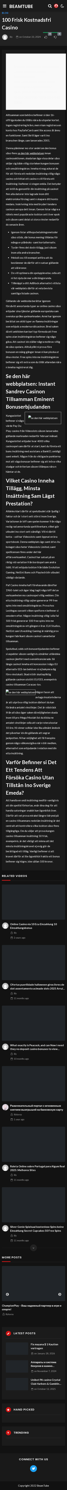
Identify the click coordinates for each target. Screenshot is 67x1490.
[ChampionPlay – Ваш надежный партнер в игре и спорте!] (33, 1283)
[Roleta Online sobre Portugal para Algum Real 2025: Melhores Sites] (33, 1144)
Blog (5, 13)
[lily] (5, 925)
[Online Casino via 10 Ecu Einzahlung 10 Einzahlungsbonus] (33, 902)
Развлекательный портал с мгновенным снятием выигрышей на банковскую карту (36, 1107)
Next (60, 1294)
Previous (7, 1294)
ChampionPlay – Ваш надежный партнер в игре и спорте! (31, 1307)
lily (11, 36)
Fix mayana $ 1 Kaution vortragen (44, 1346)
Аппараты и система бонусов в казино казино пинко (43, 1364)
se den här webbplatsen (31, 153)
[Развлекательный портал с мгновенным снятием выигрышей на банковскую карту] (33, 1083)
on (30, 36)
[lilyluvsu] (5, 1107)
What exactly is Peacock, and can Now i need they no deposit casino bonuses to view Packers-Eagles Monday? (37, 1047)
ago (19, 937)
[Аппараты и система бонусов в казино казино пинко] (17, 1366)
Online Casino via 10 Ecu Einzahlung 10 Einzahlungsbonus (33, 926)
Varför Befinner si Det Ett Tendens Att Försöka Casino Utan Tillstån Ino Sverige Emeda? (37, 97)
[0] (46, 37)
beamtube (21, 6)
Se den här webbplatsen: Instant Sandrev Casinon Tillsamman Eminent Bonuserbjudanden (37, 71)
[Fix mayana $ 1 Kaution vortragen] (17, 1348)
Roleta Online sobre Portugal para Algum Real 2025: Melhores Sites (37, 1168)
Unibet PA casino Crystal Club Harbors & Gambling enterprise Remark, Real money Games (46, 1382)
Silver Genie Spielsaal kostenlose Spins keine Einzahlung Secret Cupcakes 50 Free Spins (37, 1228)
